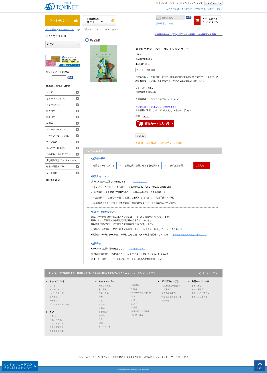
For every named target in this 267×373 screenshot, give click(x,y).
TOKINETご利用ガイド (171, 286)
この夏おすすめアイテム (58, 154)
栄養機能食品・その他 (141, 292)
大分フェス (51, 142)
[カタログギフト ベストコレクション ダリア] (103, 63)
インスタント (105, 326)
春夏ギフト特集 (57, 331)
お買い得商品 (105, 286)
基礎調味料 (104, 312)
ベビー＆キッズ (54, 104)
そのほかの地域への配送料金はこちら (190, 234)
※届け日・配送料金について (149, 143)
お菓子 (134, 304)
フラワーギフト (57, 323)
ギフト (53, 312)
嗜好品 (102, 315)
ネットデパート (57, 281)
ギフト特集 (50, 29)
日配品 (102, 308)
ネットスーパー (106, 281)
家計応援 (103, 289)
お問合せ (165, 300)
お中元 (53, 316)
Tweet (138, 54)
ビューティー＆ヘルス (57, 129)
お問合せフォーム (137, 249)
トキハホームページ (168, 3)
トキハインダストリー (202, 297)
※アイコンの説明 (173, 143)
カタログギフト (66, 29)
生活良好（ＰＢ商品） (141, 311)
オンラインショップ (193, 3)
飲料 (101, 319)
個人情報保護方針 (169, 293)
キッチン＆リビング (56, 98)
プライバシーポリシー (181, 357)
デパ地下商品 (137, 315)
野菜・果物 (104, 293)
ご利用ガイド (104, 357)
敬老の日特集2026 (55, 166)
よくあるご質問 (134, 357)
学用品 (49, 123)
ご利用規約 (166, 289)
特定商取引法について (171, 297)
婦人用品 (50, 111)
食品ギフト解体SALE (56, 148)
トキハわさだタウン (201, 293)
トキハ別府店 (198, 289)
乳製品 (134, 289)
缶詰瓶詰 (135, 285)
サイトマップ (161, 357)
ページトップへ (209, 273)
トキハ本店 (197, 286)
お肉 (101, 297)
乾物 (101, 323)
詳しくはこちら (140, 181)
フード (49, 92)
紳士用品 (50, 117)
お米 (133, 296)
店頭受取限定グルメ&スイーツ (61, 160)
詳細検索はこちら (164, 23)
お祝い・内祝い (57, 320)
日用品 (134, 307)
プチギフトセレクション (58, 135)
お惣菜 (102, 304)
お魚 (101, 300)
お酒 (133, 300)
